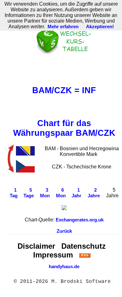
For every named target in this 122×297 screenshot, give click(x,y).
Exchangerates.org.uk (80, 219)
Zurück (64, 231)
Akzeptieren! (100, 26)
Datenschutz (83, 246)
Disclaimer (36, 246)
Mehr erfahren (63, 26)
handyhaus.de (64, 266)
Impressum (53, 255)
